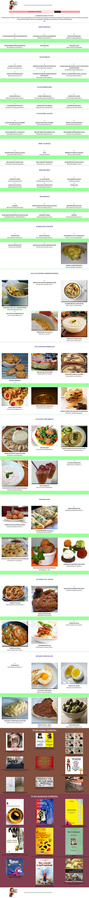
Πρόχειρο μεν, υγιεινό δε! (44, 333)
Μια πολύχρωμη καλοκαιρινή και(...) (44, 133)
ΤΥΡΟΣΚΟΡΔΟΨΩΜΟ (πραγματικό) (44, 530)
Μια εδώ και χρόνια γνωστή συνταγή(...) (15, 97)
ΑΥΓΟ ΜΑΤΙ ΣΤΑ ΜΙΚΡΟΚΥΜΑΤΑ (15, 313)
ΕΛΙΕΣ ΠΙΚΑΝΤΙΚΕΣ (74, 724)
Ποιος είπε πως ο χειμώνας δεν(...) (74, 133)
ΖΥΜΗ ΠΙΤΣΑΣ (15, 665)
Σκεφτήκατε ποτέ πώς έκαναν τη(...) (44, 407)
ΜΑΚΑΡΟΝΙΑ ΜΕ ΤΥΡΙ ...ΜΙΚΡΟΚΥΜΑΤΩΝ (14, 307)
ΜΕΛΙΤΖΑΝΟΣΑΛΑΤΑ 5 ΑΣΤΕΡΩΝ (44, 122)
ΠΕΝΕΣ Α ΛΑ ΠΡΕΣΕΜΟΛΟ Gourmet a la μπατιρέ (74, 73)
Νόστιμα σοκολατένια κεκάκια (15, 186)
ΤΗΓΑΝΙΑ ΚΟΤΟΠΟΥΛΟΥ (74, 36)
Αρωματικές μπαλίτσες (44, 154)
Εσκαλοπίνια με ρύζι (74, 45)
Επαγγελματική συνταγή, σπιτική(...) (15, 133)
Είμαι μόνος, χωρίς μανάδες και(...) (15, 67)
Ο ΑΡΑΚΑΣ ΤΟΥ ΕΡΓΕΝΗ (14, 66)
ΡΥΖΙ (44, 152)
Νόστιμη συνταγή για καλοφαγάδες (74, 47)
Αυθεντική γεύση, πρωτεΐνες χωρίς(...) (44, 246)
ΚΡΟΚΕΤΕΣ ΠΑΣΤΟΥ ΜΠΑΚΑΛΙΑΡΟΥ (15, 524)
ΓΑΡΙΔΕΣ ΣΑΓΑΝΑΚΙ (15, 602)
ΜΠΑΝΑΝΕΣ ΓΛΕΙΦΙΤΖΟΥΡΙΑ (44, 185)
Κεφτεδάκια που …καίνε (44, 569)
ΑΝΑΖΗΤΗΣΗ (57, 11)
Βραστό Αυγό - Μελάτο (74, 685)
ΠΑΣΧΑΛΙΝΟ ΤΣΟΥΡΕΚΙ (14, 407)
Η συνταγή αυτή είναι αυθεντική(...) (74, 124)
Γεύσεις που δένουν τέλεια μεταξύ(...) (74, 624)
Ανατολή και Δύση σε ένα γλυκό (44, 373)
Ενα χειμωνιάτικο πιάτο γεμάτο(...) (74, 97)
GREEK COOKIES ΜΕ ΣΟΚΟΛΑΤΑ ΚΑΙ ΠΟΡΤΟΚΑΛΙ (74, 411)
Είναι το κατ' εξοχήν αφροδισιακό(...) (44, 487)
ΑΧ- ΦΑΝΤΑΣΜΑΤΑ (44, 179)
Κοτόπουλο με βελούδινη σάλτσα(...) (74, 107)
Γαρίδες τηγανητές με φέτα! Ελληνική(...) (15, 604)
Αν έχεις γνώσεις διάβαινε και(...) (15, 315)
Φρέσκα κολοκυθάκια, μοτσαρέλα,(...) (74, 267)
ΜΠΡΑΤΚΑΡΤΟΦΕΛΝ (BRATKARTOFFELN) (44, 66)
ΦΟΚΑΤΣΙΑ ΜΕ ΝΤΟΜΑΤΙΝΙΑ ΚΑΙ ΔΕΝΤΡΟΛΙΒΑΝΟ (15, 558)
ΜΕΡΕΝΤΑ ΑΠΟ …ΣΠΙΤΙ (44, 724)
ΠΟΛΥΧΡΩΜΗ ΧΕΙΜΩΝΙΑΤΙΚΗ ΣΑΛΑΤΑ (74, 132)
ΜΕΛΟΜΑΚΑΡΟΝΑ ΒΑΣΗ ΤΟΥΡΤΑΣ (74, 162)
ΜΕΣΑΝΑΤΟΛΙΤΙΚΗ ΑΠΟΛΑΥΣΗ (15, 207)
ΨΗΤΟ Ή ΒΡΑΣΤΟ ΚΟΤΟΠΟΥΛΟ (44, 162)
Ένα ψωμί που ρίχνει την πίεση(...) (44, 532)
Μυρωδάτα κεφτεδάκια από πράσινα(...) (74, 510)
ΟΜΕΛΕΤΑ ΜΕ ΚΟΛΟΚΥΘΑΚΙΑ (15, 73)
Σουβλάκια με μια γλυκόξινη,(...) (44, 37)
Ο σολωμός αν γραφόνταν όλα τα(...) (74, 590)
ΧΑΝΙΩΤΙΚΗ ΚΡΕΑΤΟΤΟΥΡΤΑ (15, 105)
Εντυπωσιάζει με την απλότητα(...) (15, 560)
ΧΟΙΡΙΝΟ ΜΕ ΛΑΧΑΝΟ (74, 96)
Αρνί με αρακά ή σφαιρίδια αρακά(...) (44, 449)
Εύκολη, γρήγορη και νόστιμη (44, 726)
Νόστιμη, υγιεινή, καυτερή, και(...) (74, 340)
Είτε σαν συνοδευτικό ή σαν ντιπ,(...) (74, 216)
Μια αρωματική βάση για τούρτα (74, 163)
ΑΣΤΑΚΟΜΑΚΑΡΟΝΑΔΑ (44, 645)
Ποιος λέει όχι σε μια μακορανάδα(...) (74, 237)
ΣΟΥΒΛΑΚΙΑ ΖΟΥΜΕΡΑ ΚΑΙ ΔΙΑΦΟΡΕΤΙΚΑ (44, 36)
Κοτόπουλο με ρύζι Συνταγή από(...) (15, 455)
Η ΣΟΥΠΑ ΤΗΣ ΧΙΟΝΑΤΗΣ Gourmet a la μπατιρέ (15, 487)
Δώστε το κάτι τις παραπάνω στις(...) (74, 726)
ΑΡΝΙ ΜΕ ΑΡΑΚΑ (44, 447)
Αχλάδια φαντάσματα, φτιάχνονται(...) (44, 180)
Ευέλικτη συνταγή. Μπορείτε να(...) (15, 409)
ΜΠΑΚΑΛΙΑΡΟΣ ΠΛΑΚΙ (44, 613)
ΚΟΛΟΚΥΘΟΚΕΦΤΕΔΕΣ (74, 508)
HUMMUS (74, 215)
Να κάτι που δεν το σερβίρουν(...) (74, 464)
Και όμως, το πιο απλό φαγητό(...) (44, 692)
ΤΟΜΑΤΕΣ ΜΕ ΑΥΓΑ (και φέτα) (44, 332)
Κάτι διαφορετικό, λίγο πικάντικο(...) (15, 47)
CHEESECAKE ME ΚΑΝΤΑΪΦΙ (44, 372)
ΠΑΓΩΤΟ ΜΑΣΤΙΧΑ (44, 235)
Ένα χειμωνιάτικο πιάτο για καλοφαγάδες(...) (44, 97)
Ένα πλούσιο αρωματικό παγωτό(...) (45, 237)
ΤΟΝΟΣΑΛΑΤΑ (74, 185)
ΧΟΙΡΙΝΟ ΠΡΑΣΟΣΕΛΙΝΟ (44, 96)
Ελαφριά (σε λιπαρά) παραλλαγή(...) (74, 37)
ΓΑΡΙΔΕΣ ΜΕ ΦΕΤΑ (74, 623)
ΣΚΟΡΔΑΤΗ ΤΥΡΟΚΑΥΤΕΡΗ (74, 338)
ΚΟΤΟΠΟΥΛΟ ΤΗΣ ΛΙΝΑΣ (74, 105)
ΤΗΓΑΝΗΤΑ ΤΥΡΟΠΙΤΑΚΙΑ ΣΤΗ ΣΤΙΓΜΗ (15, 720)
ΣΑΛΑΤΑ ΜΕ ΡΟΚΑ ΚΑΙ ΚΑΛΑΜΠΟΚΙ (15, 122)
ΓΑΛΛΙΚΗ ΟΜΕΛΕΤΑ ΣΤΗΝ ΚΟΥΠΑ (74, 303)
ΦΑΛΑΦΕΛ (15, 205)
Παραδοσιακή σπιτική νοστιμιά (44, 615)
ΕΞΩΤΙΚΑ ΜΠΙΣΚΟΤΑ (15, 380)
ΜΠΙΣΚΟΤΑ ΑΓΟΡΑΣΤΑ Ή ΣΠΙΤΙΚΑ (74, 152)
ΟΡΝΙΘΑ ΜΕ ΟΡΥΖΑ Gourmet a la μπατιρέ (14, 453)
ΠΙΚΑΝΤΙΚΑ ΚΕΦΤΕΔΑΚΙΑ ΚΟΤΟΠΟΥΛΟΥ (44, 567)
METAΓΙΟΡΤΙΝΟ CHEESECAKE (14, 162)
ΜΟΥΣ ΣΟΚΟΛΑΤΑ (44, 485)
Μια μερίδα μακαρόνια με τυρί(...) (14, 309)
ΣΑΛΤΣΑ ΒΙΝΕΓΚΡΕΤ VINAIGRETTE (15, 132)
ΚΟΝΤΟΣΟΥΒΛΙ (44, 45)
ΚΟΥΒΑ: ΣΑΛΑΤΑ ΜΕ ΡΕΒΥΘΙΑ (74, 122)
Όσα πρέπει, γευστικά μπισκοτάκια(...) (74, 413)
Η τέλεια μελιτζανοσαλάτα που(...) (44, 124)
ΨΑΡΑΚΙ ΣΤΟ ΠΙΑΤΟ (15, 179)
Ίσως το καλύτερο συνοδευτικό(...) (15, 237)
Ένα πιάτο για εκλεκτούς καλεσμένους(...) (15, 107)
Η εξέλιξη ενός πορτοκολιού (15, 246)
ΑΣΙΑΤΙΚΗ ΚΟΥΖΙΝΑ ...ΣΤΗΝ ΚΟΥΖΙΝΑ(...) (15, 216)
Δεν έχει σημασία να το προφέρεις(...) (44, 67)
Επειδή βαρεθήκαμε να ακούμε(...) (44, 186)
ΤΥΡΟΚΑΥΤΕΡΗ (15, 235)
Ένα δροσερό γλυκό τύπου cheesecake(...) (15, 163)
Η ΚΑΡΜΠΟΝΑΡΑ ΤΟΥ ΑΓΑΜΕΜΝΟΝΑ (74, 235)
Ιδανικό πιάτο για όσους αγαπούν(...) (44, 77)
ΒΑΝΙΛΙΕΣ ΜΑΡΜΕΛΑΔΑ (74, 462)
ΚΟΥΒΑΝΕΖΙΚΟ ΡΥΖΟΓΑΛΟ (74, 205)
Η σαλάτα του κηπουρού (74, 180)
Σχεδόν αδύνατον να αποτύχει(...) (15, 667)
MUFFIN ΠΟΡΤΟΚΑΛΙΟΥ (15, 245)
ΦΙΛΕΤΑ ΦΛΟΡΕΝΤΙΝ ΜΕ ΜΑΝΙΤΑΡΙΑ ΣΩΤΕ (74, 448)
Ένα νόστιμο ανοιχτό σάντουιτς (15, 180)
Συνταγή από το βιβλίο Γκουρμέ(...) (74, 75)
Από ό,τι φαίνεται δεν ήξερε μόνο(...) (74, 207)
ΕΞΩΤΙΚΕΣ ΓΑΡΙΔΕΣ (44, 215)
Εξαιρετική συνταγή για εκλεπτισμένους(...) (74, 450)
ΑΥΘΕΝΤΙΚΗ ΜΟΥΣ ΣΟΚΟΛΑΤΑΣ (44, 405)
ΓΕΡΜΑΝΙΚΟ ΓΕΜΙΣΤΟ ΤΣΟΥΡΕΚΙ (74, 374)
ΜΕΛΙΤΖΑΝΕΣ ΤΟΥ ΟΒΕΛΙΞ (44, 105)
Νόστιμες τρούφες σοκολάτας (74, 154)
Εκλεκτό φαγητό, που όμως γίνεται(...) (44, 647)
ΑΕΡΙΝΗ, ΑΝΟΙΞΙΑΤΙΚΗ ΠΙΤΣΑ (74, 265)
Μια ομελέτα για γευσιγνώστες (15, 75)
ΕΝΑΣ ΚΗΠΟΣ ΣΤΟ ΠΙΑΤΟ (74, 179)
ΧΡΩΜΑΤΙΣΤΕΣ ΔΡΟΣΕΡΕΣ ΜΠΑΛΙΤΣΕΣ (74, 564)
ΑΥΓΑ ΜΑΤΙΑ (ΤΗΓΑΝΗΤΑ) (44, 690)
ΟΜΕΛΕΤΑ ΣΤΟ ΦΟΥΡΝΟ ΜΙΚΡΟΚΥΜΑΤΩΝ (44, 245)
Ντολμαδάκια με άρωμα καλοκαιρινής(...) (74, 69)
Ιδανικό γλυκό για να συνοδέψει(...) (74, 376)
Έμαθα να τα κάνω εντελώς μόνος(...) (15, 722)
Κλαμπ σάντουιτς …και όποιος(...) (44, 163)
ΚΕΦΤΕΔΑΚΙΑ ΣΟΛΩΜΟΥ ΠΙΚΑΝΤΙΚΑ (74, 588)
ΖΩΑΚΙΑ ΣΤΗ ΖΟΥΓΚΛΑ (14, 185)
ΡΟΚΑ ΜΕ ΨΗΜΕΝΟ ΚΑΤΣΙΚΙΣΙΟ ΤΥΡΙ (44, 132)
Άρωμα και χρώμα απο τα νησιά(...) (44, 216)
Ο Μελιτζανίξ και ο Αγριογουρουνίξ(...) (44, 107)
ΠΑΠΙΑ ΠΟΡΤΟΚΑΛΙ (15, 96)
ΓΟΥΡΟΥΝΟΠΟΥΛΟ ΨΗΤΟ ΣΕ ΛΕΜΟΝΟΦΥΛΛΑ (15, 36)
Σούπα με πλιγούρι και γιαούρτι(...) (15, 489)
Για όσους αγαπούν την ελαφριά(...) (74, 566)
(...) (15, 37)
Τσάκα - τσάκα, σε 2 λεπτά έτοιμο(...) (74, 305)
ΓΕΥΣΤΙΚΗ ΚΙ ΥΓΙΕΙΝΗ (15, 124)
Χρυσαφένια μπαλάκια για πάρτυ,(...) (15, 526)
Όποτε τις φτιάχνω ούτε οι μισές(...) (15, 650)
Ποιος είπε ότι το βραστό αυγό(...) (74, 687)
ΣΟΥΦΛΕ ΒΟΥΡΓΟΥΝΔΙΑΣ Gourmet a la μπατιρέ (44, 205)
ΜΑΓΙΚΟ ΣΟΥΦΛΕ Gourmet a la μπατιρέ (15, 152)
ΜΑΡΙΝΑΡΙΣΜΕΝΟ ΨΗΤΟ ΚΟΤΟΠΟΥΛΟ (14, 45)
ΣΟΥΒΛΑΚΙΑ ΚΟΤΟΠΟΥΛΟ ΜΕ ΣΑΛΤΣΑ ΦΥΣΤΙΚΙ (15, 215)
